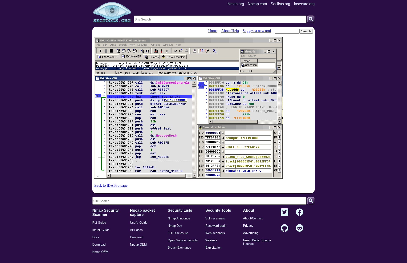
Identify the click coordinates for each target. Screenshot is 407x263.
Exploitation (213, 247)
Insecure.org (304, 4)
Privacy (248, 225)
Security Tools (218, 210)
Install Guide (101, 230)
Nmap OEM (100, 252)
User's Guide (138, 222)
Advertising (250, 233)
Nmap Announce (179, 218)
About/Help (230, 31)
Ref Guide (99, 222)
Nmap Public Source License (257, 242)
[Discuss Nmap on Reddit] (299, 228)
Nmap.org (236, 4)
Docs (95, 237)
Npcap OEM (138, 244)
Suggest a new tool (257, 31)
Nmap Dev (175, 225)
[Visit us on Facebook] (299, 212)
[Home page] (112, 12)
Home (212, 31)
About (248, 210)
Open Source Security (183, 240)
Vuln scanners (215, 218)
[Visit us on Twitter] (284, 212)
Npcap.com (257, 4)
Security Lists (180, 210)
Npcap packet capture (142, 212)
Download (99, 244)
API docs (136, 230)
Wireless (211, 240)
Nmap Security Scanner (105, 212)
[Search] (311, 19)
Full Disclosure (178, 233)
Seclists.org (280, 4)
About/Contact (253, 218)
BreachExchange (179, 247)
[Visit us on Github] (284, 228)
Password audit (215, 225)
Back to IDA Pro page (110, 185)
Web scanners (215, 233)
